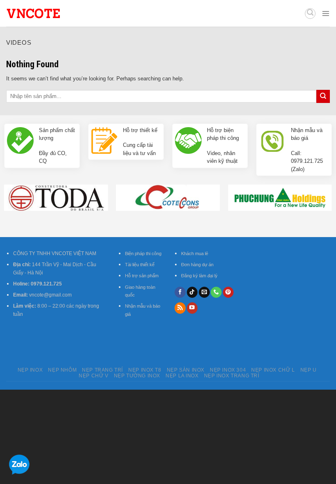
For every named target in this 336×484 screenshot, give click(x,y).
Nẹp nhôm (62, 370)
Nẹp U (308, 370)
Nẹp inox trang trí (231, 376)
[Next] (318, 190)
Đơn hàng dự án (197, 264)
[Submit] (323, 96)
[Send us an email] (204, 292)
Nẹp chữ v (93, 376)
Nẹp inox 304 (228, 370)
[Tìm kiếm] (310, 13)
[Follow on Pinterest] (228, 292)
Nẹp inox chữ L (273, 370)
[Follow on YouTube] (192, 308)
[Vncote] (56, 13)
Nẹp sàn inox (185, 370)
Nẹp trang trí (102, 370)
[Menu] (326, 14)
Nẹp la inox (182, 376)
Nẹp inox (30, 370)
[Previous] (17, 190)
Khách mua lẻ (194, 253)
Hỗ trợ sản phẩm (142, 275)
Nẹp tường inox (137, 376)
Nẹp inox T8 (144, 370)
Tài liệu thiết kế (139, 264)
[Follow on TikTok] (192, 292)
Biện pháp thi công (143, 253)
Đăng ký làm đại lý (199, 275)
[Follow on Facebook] (180, 292)
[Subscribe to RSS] (180, 308)
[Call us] (216, 292)
